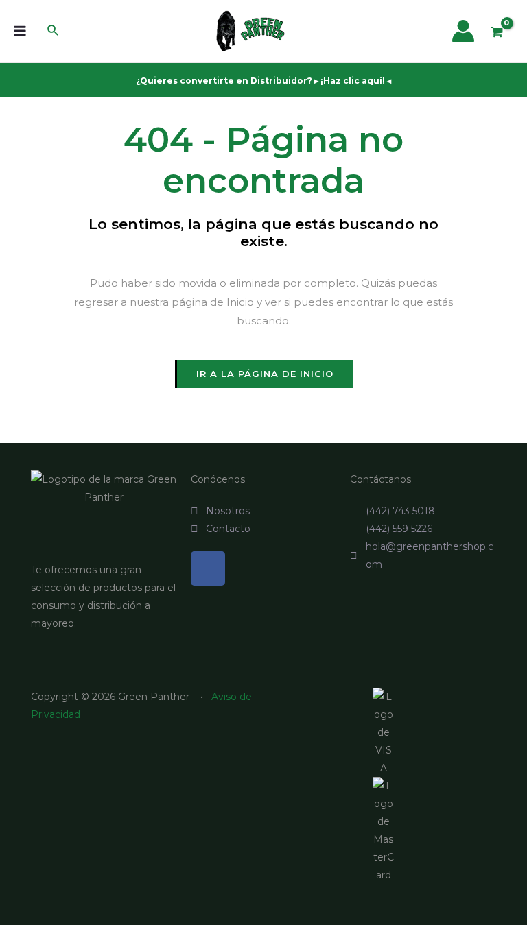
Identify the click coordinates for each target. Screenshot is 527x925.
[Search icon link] (53, 32)
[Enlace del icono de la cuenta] (463, 31)
